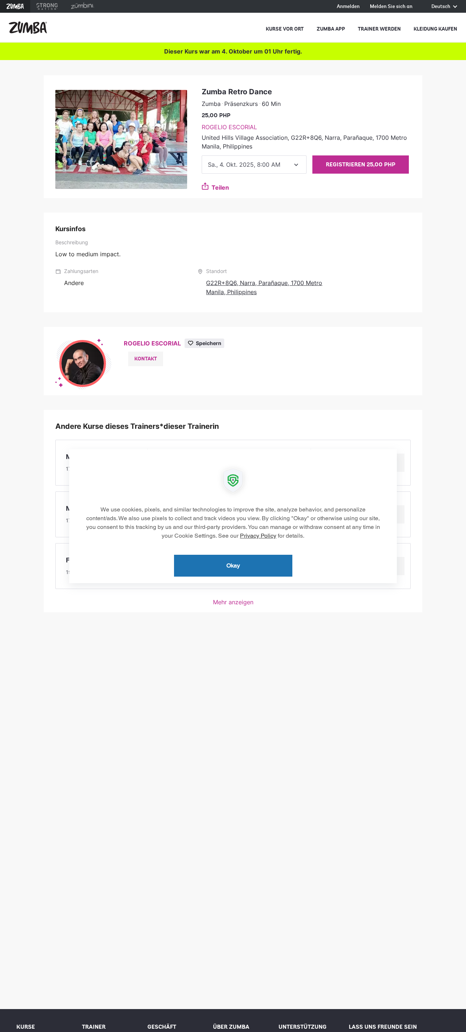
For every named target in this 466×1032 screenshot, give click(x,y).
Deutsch (441, 6)
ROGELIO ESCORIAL (229, 127)
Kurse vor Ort (285, 29)
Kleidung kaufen (435, 29)
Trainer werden (379, 29)
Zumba (15, 6)
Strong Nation (47, 6)
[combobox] (254, 164)
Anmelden (348, 6)
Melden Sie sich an (391, 6)
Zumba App (331, 29)
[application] (233, 516)
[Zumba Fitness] (28, 27)
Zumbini (82, 6)
